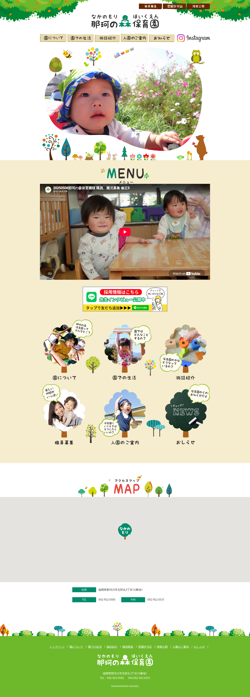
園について (76, 647)
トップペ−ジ (57, 647)
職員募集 (127, 647)
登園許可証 (145, 647)
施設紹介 (112, 647)
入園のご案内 (181, 647)
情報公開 (162, 647)
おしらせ (199, 647)
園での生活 (95, 647)
